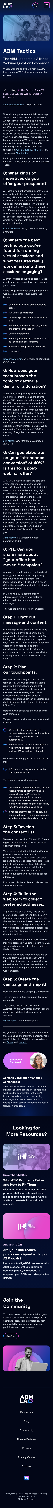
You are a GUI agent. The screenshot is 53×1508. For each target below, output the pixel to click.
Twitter (10, 1042)
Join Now (11, 1336)
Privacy (26, 1448)
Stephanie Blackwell (13, 104)
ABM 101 (38, 149)
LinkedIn (23, 1042)
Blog (13, 90)
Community (26, 1430)
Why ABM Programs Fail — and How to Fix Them (23, 1182)
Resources (26, 1412)
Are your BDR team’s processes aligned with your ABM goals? (25, 1254)
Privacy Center (26, 1457)
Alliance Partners (26, 1439)
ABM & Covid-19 (23, 149)
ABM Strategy (22, 153)
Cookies (26, 1466)
